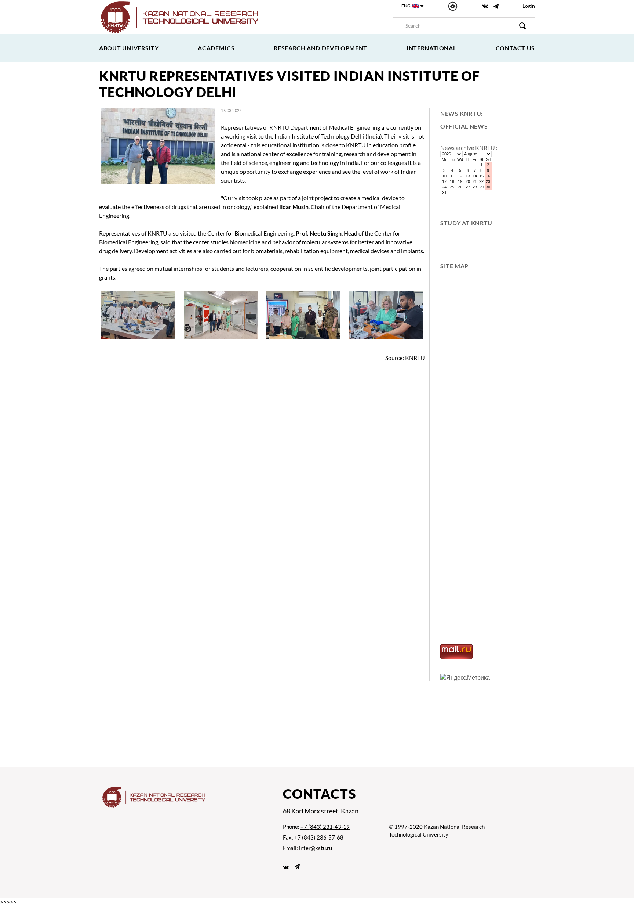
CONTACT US (515, 47)
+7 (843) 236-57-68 (318, 837)
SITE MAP (454, 265)
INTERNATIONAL (431, 47)
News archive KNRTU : (469, 147)
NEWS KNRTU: (461, 113)
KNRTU (415, 357)
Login (528, 6)
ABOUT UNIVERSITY (128, 47)
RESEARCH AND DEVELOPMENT (320, 47)
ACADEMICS (216, 47)
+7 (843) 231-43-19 (325, 826)
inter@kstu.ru (315, 848)
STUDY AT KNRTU (466, 222)
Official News (464, 126)
